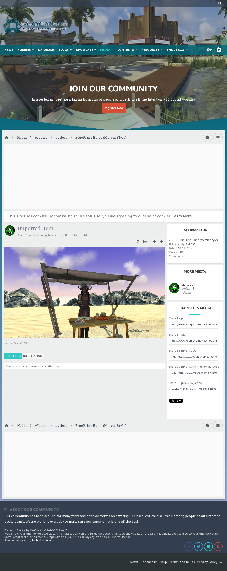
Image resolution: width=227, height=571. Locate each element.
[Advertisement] (113, 176)
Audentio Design (43, 540)
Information (32, 356)
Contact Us (149, 562)
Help (163, 562)
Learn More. (182, 216)
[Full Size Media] (138, 241)
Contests (125, 50)
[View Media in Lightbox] (145, 241)
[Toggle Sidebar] (218, 137)
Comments (13, 356)
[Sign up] (220, 50)
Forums (24, 50)
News (8, 50)
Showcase (84, 50)
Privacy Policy (207, 562)
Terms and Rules (182, 562)
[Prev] (154, 241)
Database (46, 50)
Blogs (63, 50)
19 (192, 288)
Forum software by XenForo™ (40, 530)
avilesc (8, 343)
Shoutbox (175, 50)
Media (105, 50)
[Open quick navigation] (207, 137)
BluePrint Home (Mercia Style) (198, 240)
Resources (150, 50)
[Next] (161, 241)
